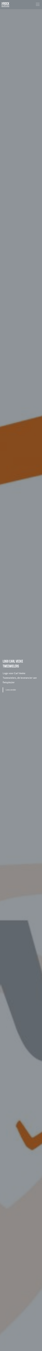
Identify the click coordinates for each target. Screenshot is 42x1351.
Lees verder (11, 689)
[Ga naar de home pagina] (5, 4)
